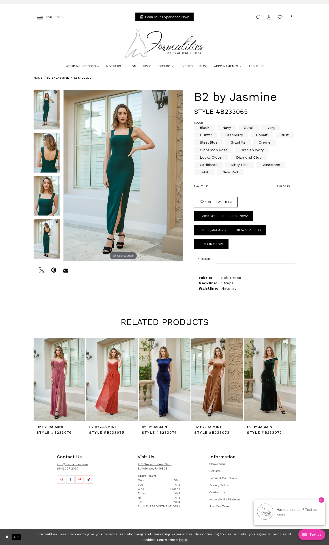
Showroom (217, 464)
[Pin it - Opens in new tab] (53, 271)
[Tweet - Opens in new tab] (41, 271)
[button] (269, 17)
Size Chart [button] (283, 185)
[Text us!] (312, 536)
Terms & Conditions (223, 478)
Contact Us (217, 492)
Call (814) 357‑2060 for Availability (231, 230)
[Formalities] (164, 43)
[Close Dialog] (7, 537)
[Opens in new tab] (61, 479)
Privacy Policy (219, 485)
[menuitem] (52, 17)
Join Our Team (219, 506)
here (183, 540)
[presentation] (59, 379)
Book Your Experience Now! (224, 216)
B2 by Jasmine (58, 77)
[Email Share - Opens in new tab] (66, 271)
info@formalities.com (72, 464)
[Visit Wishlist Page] (280, 17)
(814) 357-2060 (67, 468)
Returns (215, 471)
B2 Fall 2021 (82, 77)
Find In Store (212, 244)
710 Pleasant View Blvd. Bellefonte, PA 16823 (154, 466)
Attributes (205, 259)
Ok (16, 537)
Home (38, 77)
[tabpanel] (47, 111)
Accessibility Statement (226, 499)
